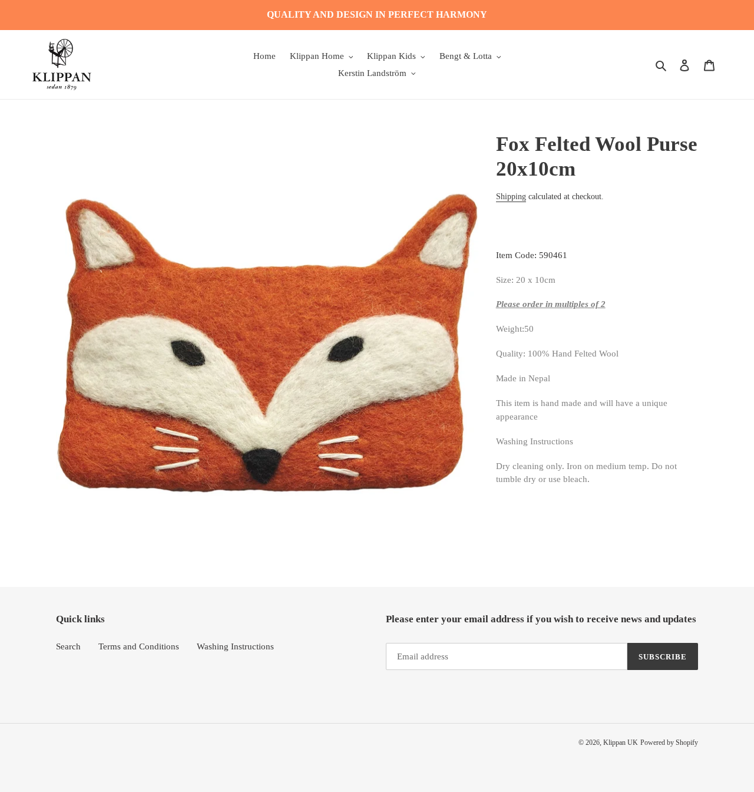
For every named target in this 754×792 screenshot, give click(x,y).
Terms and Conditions (138, 646)
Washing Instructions (235, 646)
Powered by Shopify (669, 742)
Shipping (511, 196)
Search (68, 646)
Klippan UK (620, 742)
